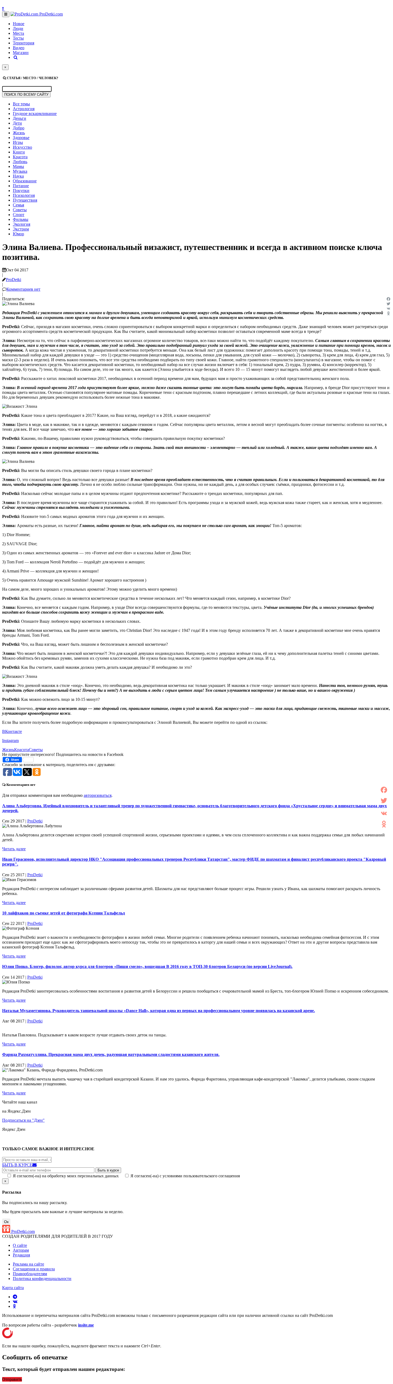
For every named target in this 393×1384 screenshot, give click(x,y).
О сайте (20, 1245)
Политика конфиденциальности (42, 1278)
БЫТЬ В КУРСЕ (17, 1165)
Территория (23, 43)
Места (18, 33)
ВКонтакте (12, 731)
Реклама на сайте (28, 1264)
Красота (20, 157)
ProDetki (13, 279)
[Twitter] (388, 303)
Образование (25, 181)
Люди (18, 28)
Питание (21, 185)
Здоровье (21, 137)
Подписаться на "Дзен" (23, 1120)
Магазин (21, 52)
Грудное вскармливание (35, 113)
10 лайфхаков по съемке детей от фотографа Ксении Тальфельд (63, 913)
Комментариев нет (23, 289)
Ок (6, 1222)
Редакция (21, 1255)
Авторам (21, 1250)
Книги (19, 152)
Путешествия (25, 200)
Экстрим (21, 229)
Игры (18, 142)
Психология (24, 195)
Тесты (18, 38)
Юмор (18, 234)
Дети (17, 123)
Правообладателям (30, 1273)
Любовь (20, 161)
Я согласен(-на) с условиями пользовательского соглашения (185, 1176)
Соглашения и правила (34, 1269)
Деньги (19, 118)
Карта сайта (13, 1287)
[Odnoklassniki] (388, 313)
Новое (18, 23)
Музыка (20, 171)
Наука (18, 176)
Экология (21, 224)
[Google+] (384, 807)
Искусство (22, 147)
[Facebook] (388, 299)
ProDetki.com (50, 14)
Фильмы (20, 219)
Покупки (21, 190)
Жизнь (19, 132)
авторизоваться (97, 795)
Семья (18, 205)
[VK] (388, 308)
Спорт (18, 214)
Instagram (10, 740)
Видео (18, 47)
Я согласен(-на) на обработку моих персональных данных (66, 1176)
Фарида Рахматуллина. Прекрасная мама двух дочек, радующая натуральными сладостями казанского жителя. (110, 1054)
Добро (18, 128)
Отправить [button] (12, 1379)
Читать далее (14, 849)
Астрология (23, 108)
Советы (20, 209)
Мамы (18, 166)
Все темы (21, 104)
